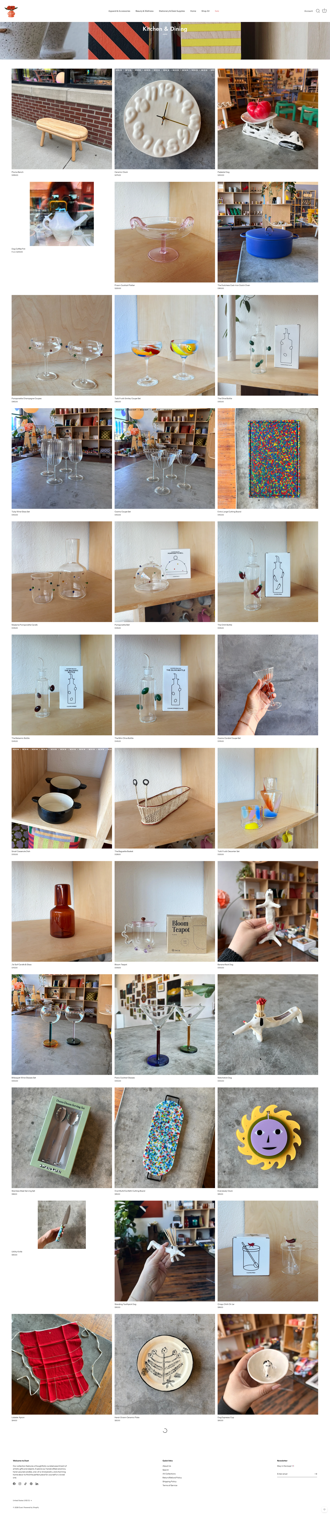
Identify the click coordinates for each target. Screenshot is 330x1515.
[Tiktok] (25, 1483)
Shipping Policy (169, 1481)
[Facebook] (14, 1483)
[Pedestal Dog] (268, 119)
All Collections (169, 1473)
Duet (21, 1507)
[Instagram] (20, 1483)
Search (166, 1470)
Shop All (205, 11)
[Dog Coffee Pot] (62, 214)
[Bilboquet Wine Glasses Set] (62, 1024)
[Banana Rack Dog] (268, 911)
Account (308, 11)
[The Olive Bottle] (268, 345)
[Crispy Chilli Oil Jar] (268, 1251)
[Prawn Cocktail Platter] (165, 232)
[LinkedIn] (37, 1483)
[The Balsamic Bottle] (62, 685)
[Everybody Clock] (268, 1137)
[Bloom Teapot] (165, 911)
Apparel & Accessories (119, 11)
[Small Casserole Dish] (62, 798)
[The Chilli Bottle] (268, 571)
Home (193, 11)
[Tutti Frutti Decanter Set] (268, 798)
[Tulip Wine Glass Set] (62, 458)
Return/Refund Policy (172, 1477)
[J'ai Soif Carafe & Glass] (62, 911)
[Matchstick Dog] (268, 1024)
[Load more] (165, 1430)
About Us (167, 1466)
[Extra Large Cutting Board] (268, 458)
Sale (217, 11)
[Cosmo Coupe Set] (165, 458)
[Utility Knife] (62, 1225)
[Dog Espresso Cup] (268, 1364)
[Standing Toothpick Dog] (165, 1251)
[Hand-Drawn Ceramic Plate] (165, 1364)
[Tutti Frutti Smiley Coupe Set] (165, 345)
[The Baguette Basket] (165, 798)
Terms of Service (170, 1485)
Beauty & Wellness (145, 11)
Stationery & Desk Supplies (172, 11)
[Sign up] (316, 1474)
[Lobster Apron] (62, 1364)
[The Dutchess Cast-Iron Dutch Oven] (268, 232)
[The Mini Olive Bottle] (165, 685)
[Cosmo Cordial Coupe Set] (268, 685)
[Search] (318, 11)
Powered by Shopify (31, 1507)
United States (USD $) (21, 1500)
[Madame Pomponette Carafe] (62, 571)
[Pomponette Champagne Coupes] (62, 345)
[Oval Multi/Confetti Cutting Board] (165, 1137)
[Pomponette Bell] (165, 571)
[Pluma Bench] (62, 119)
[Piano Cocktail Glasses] (165, 1024)
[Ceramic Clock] (165, 119)
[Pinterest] (31, 1483)
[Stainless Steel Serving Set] (62, 1137)
